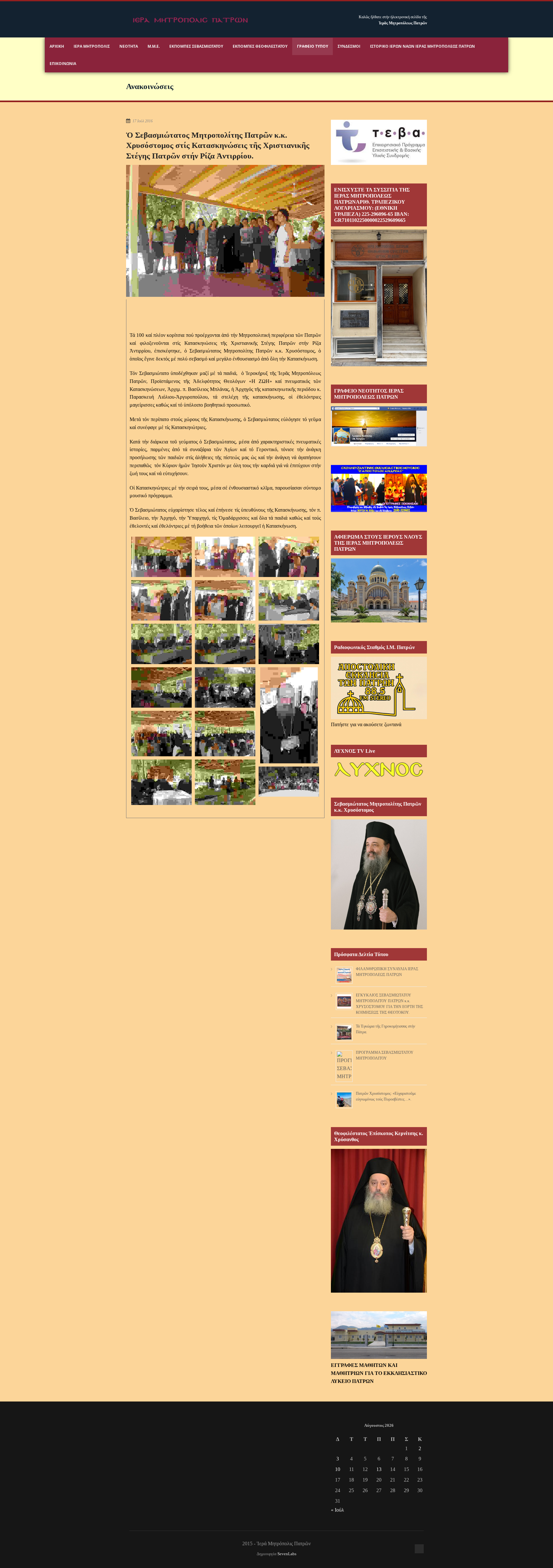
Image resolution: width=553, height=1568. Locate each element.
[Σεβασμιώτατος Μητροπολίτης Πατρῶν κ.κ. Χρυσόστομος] (379, 927)
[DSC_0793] (289, 600)
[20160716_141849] (161, 733)
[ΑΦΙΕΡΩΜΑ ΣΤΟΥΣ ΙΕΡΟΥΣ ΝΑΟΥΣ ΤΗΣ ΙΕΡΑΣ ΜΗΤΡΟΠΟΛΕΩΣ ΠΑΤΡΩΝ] (379, 620)
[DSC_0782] (289, 644)
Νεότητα (128, 46)
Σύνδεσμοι (349, 46)
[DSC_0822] (161, 600)
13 (378, 1469)
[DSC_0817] (225, 600)
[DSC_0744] (225, 687)
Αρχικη (57, 46)
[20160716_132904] (225, 782)
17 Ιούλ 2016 (142, 121)
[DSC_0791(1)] (161, 644)
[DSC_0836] (161, 557)
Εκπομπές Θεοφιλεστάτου (260, 46)
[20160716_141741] (225, 733)
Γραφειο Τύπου (312, 46)
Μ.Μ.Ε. (154, 46)
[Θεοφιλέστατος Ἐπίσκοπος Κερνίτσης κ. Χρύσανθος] (379, 1291)
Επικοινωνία (63, 63)
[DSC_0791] (225, 644)
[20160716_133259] (161, 782)
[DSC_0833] (225, 557)
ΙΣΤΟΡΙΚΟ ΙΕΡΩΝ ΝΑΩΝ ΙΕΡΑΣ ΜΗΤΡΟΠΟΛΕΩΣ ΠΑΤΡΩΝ (422, 46)
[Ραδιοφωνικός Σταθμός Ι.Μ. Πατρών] (379, 688)
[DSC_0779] (161, 687)
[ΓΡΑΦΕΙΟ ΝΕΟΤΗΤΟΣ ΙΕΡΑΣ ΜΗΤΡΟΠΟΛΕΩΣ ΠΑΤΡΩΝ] (379, 444)
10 (337, 1469)
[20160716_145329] (289, 715)
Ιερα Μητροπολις (92, 46)
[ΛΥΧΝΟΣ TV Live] (379, 777)
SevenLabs (286, 1554)
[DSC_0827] (289, 557)
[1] (289, 782)
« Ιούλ (337, 1510)
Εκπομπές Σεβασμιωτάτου (196, 46)
